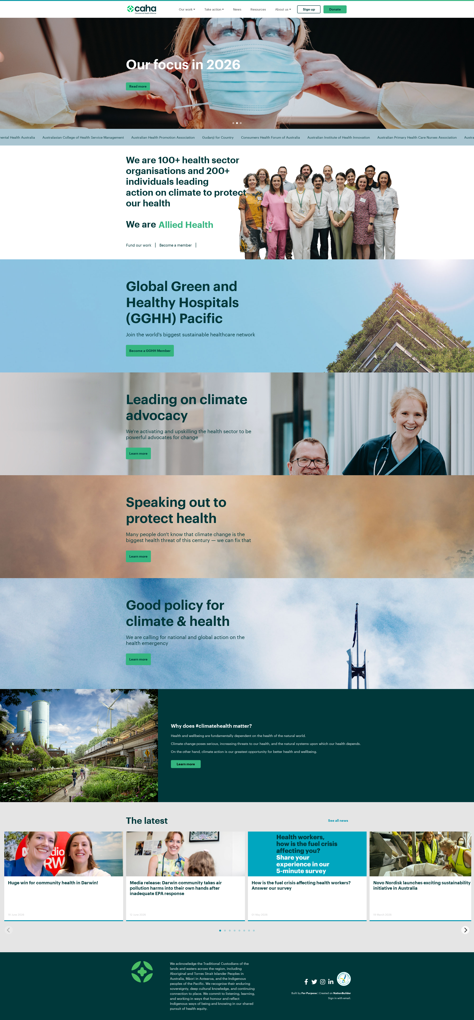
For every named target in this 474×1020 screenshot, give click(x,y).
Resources (258, 9)
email (346, 998)
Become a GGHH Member (150, 351)
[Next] (465, 930)
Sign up (309, 9)
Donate (335, 9)
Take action (212, 9)
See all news (338, 820)
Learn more (138, 453)
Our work (186, 9)
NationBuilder (342, 993)
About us (281, 9)
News (237, 9)
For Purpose (309, 993)
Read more (144, 86)
